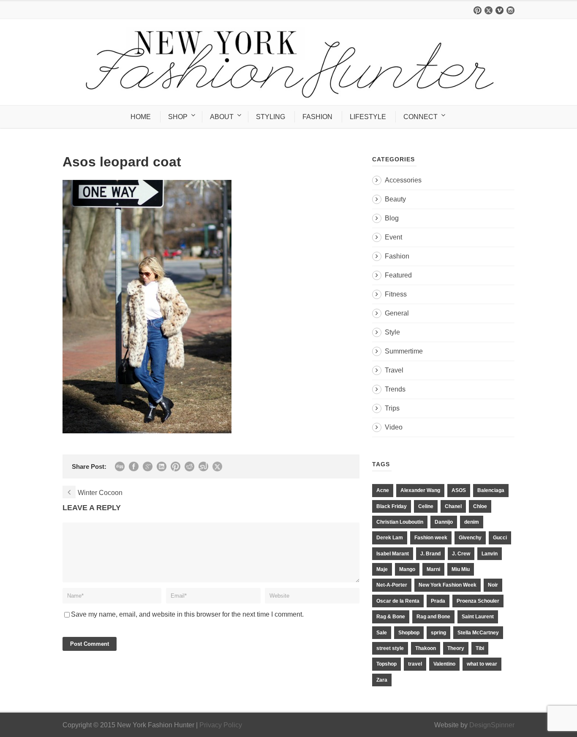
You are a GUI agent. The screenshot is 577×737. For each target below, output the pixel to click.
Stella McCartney (478, 633)
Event (393, 237)
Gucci (500, 538)
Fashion (397, 256)
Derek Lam (389, 538)
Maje (382, 569)
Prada (438, 601)
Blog (392, 218)
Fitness (396, 294)
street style (390, 648)
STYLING (270, 116)
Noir (493, 585)
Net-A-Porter (391, 585)
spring (438, 633)
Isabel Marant (392, 554)
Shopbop (408, 633)
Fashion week (430, 538)
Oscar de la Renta (397, 601)
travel (415, 664)
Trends (395, 389)
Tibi (480, 648)
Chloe (480, 506)
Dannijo (444, 522)
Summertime (404, 351)
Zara (381, 680)
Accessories (403, 180)
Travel (394, 370)
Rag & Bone (390, 617)
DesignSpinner (491, 725)
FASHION (317, 116)
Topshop (386, 664)
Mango (407, 569)
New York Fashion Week (447, 585)
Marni (433, 569)
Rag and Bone (433, 617)
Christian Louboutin (399, 522)
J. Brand (430, 554)
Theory (455, 648)
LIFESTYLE (368, 116)
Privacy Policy (220, 725)
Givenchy (470, 538)
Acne (382, 490)
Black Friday (391, 506)
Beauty (395, 199)
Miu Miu (461, 569)
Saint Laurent (478, 617)
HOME (141, 116)
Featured (398, 275)
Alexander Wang (420, 490)
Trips (392, 408)
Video (394, 427)
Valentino (444, 664)
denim (471, 522)
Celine (425, 506)
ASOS (459, 490)
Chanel (453, 506)
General (397, 313)
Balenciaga (490, 490)
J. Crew (461, 554)
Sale (381, 633)
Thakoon (425, 648)
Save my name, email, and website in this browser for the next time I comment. (187, 614)
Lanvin (490, 554)
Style (392, 332)
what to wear (482, 664)
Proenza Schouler (478, 601)
